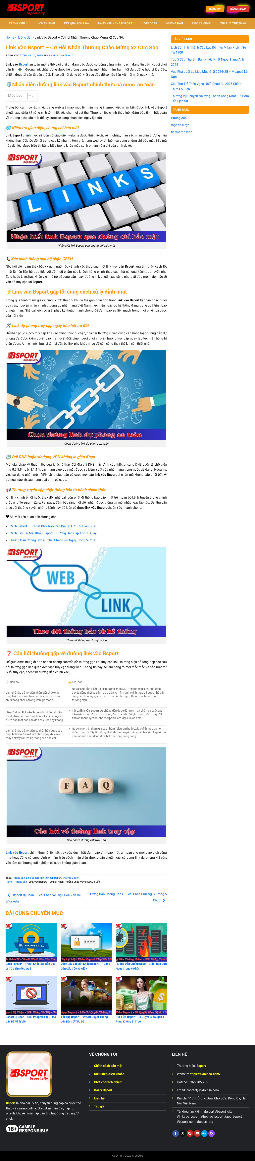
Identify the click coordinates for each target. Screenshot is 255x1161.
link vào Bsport (71, 877)
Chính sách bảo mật (108, 1066)
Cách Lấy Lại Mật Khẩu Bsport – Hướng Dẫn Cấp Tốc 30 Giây (53, 533)
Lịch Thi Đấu (46, 23)
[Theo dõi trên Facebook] (175, 1133)
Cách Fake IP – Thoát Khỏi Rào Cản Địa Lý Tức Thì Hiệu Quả (52, 526)
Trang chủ (17, 23)
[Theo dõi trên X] (182, 1133)
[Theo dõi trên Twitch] (211, 1133)
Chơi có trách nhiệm (108, 1082)
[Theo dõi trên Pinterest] (190, 1133)
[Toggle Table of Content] (28, 96)
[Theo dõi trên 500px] (204, 1133)
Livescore (149, 23)
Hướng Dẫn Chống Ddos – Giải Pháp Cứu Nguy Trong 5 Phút (52, 540)
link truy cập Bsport (51, 877)
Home (10, 37)
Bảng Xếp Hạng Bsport (115, 23)
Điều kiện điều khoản (109, 1074)
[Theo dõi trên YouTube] (197, 1133)
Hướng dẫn (174, 23)
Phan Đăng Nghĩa (61, 55)
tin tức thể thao (233, 23)
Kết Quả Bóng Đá (76, 23)
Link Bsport (32, 877)
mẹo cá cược (201, 23)
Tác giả (99, 1106)
